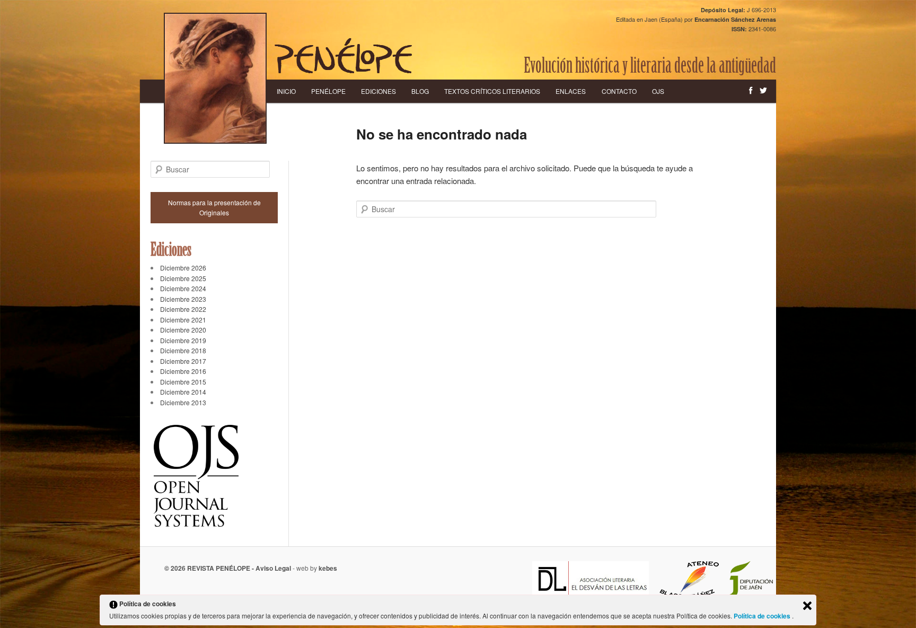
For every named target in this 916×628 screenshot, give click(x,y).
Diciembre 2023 (183, 298)
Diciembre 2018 (183, 350)
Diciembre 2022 (183, 308)
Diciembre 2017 (183, 360)
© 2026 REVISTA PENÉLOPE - (210, 568)
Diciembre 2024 (183, 288)
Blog (420, 90)
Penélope (328, 90)
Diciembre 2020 (183, 329)
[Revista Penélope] (343, 55)
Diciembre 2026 (183, 267)
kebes (328, 568)
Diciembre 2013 (183, 402)
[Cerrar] (807, 605)
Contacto (619, 90)
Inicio (286, 90)
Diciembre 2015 (183, 381)
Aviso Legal (273, 568)
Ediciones (378, 90)
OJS (658, 90)
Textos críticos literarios (492, 90)
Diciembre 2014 (183, 391)
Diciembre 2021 (183, 319)
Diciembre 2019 (183, 340)
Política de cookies (763, 616)
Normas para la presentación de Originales (214, 207)
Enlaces (571, 90)
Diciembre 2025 (183, 278)
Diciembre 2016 (183, 371)
